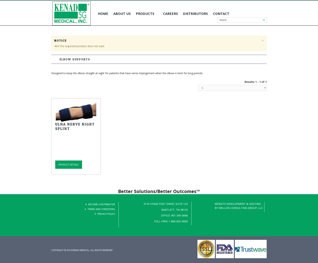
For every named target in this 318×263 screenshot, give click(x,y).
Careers (170, 13)
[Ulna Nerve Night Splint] (76, 112)
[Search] (264, 20)
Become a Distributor (101, 204)
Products (145, 13)
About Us (122, 13)
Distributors (195, 13)
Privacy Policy (106, 214)
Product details (69, 164)
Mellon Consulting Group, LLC (241, 208)
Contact (221, 13)
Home (103, 13)
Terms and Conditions (101, 209)
